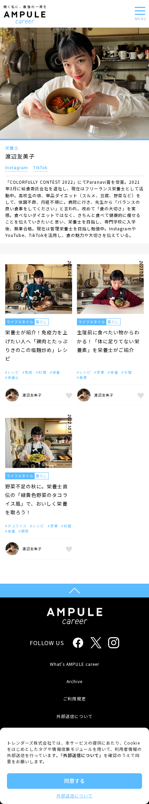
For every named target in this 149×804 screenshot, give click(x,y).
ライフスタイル (20, 321)
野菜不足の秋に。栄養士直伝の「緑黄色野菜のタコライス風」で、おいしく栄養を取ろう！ (36, 499)
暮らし (41, 321)
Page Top (74, 590)
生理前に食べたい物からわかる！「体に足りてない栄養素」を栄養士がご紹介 (108, 341)
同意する (74, 780)
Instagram (16, 167)
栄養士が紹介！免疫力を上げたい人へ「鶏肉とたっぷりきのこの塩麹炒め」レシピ (36, 345)
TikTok (40, 167)
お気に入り (68, 395)
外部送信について (74, 795)
